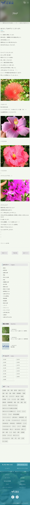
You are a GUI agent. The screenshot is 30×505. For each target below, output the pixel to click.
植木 (7, 393)
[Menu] (27, 2)
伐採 (3, 393)
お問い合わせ (14, 417)
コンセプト (5, 405)
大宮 (3, 420)
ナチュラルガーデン (6, 438)
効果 (7, 432)
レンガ (10, 432)
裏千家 (15, 390)
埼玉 (25, 402)
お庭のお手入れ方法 (7, 317)
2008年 (4, 379)
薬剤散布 (22, 399)
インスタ (24, 423)
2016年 (4, 368)
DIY (15, 438)
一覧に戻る (15, 252)
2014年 (4, 370)
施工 (12, 438)
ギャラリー (5, 414)
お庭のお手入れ (6, 293)
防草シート (23, 429)
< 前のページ (4, 252)
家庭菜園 (5, 298)
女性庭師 (22, 432)
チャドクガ (14, 399)
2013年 (18, 370)
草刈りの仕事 (6, 277)
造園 (21, 402)
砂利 (3, 432)
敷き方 (14, 432)
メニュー (23, 411)
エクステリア (11, 396)
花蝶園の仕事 (6, 282)
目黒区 (14, 393)
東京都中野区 (10, 402)
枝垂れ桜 (4, 402)
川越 (10, 393)
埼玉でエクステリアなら (12, 405)
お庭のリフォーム (21, 390)
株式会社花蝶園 (16, 414)
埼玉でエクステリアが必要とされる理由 (10, 408)
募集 (3, 396)
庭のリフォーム (16, 435)
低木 (18, 402)
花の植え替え (12, 423)
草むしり (11, 429)
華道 (4, 275)
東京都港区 (19, 393)
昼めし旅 (17, 396)
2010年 (4, 376)
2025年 (4, 359)
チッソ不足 (8, 420)
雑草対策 (5, 270)
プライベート (3, 243)
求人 (7, 396)
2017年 (18, 365)
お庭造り (5, 314)
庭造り (4, 268)
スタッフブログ (6, 310)
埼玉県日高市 (19, 423)
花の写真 (7, 243)
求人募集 (4, 390)
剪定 (8, 390)
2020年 (4, 362)
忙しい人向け (5, 441)
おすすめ (4, 435)
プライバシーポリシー (7, 417)
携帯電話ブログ (6, 291)
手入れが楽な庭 (5, 429)
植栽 (15, 402)
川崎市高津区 (21, 417)
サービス (18, 411)
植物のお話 (5, 286)
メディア (5, 305)
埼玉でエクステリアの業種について (9, 411)
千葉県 (24, 393)
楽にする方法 (17, 429)
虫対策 (22, 396)
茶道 (4, 279)
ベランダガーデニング (16, 420)
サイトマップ (23, 487)
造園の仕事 (5, 272)
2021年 (18, 359)
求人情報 (4, 399)
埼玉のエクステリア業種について (22, 471)
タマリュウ (10, 435)
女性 (19, 438)
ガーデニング (23, 420)
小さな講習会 (6, 296)
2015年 (18, 368)
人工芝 (22, 438)
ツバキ (9, 399)
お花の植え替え (6, 312)
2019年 (18, 362)
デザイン (14, 426)
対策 (18, 399)
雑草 (18, 432)
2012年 (4, 373)
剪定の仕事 (5, 303)
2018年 (4, 365)
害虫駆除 (5, 300)
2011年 (18, 373)
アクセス (10, 414)
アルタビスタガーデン (7, 426)
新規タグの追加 (6, 289)
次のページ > (25, 252)
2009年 (18, 376)
